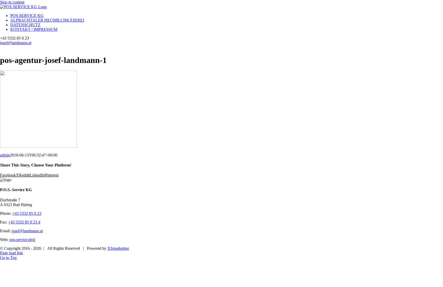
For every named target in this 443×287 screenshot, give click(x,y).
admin (5, 155)
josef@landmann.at (15, 43)
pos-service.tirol (22, 239)
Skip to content (12, 2)
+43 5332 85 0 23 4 (24, 222)
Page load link (11, 253)
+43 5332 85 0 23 (26, 213)
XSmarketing (118, 248)
